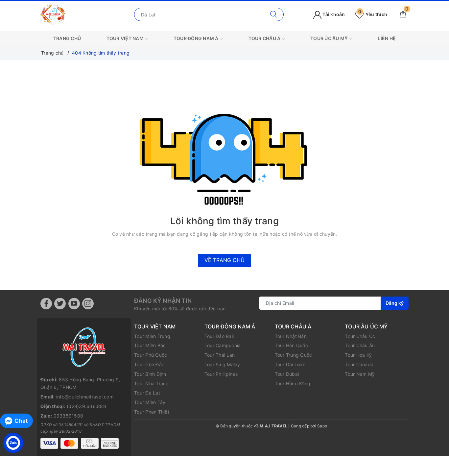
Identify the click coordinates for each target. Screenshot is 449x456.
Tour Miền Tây (149, 402)
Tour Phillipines (221, 374)
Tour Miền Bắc (150, 345)
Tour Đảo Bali (219, 336)
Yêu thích (372, 14)
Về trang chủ (224, 260)
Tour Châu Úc (360, 336)
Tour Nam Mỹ (360, 374)
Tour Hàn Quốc (291, 345)
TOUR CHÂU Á (265, 38)
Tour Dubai (287, 374)
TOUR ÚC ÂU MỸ (329, 38)
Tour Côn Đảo (149, 364)
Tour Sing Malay (222, 364)
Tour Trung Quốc (293, 355)
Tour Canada (359, 364)
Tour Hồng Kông (293, 383)
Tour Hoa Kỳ (358, 355)
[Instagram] (88, 303)
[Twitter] (60, 303)
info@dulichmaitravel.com (84, 396)
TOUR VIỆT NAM (125, 38)
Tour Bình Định (150, 374)
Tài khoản (333, 14)
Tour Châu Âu (360, 345)
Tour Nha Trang (151, 383)
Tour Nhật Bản (291, 336)
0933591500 (68, 416)
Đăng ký (395, 303)
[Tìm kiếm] (274, 14)
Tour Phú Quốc (150, 355)
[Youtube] (74, 303)
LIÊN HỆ (387, 38)
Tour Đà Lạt (147, 393)
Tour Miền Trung (152, 336)
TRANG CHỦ (67, 38)
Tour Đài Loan (290, 364)
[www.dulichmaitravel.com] (52, 14)
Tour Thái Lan (219, 355)
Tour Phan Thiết (151, 412)
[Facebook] (46, 303)
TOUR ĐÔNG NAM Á (197, 38)
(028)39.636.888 (86, 406)
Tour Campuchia (222, 345)
